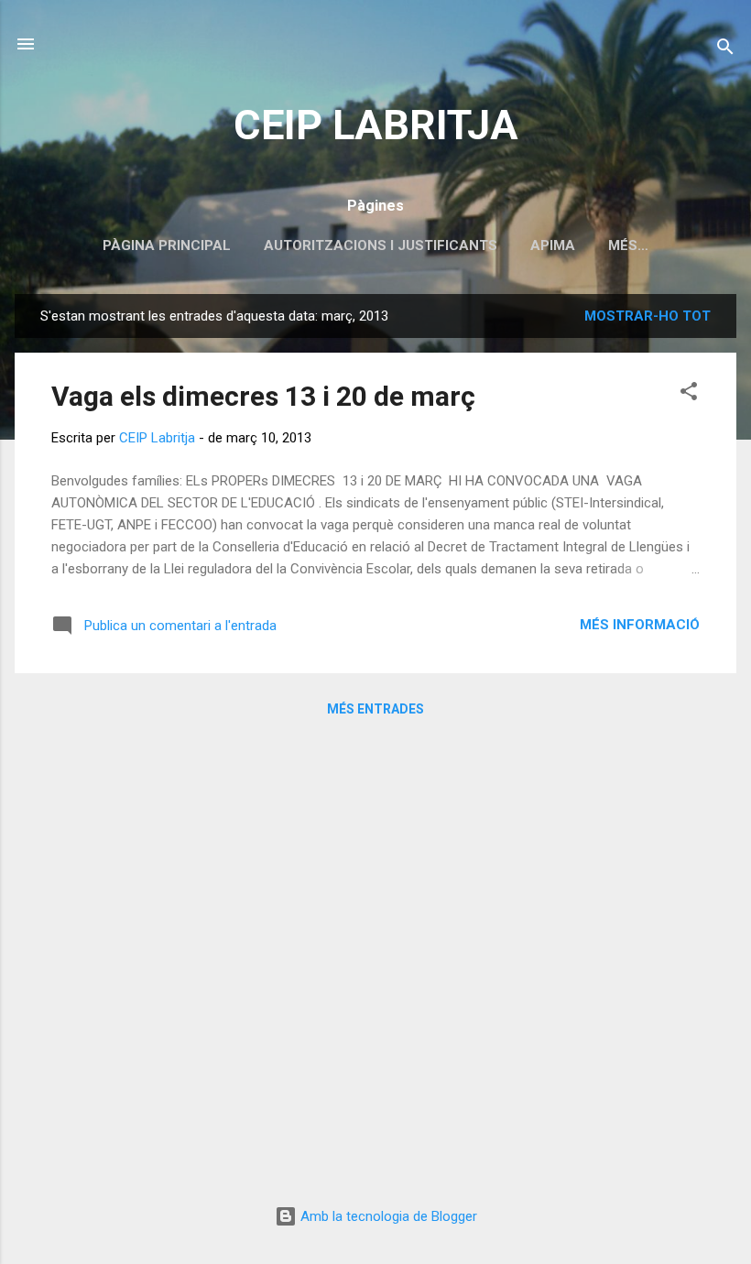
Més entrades (375, 709)
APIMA (552, 245)
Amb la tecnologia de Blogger (387, 1216)
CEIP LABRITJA (376, 125)
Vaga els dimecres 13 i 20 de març (263, 396)
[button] (689, 394)
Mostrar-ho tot (647, 316)
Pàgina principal (167, 245)
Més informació (640, 624)
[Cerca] (725, 50)
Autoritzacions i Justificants (380, 245)
